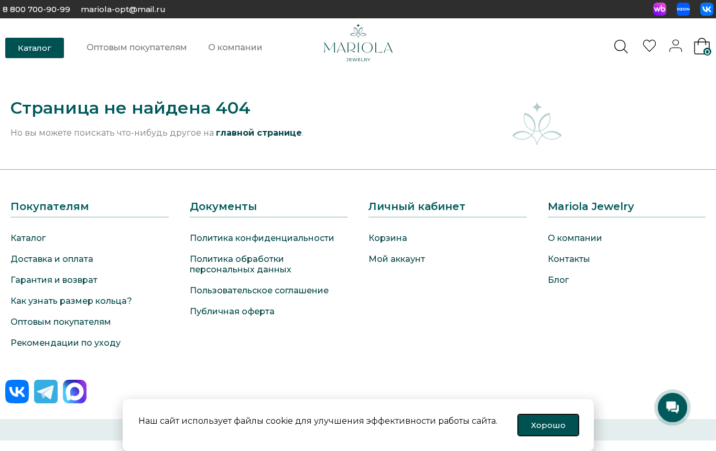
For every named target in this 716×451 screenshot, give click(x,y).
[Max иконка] (74, 391)
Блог (558, 280)
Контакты (569, 259)
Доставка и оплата (51, 259)
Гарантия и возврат (53, 280)
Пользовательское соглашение (259, 290)
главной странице (259, 133)
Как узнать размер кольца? (71, 301)
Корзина (387, 238)
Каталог (28, 238)
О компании (235, 47)
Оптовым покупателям (136, 47)
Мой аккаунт (396, 259)
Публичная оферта (232, 311)
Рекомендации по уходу (65, 343)
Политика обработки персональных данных (240, 264)
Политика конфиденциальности (262, 238)
